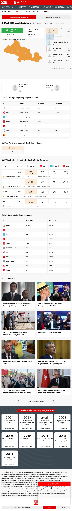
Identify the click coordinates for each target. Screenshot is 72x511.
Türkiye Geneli (7, 11)
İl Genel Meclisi (53, 17)
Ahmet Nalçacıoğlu (59, 42)
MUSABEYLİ (5, 191)
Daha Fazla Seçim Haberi (36, 401)
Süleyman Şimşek (10, 176)
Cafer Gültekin (57, 60)
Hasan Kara (41, 186)
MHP (54, 38)
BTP (54, 56)
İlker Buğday (23, 135)
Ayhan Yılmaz (9, 196)
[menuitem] (23, 51)
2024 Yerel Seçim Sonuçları (22, 507)
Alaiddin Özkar (58, 54)
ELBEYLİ (4, 172)
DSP (54, 62)
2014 (63, 507)
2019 (49, 507)
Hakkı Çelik (9, 206)
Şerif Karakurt (57, 48)
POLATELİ (4, 201)
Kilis (17, 11)
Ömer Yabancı (57, 36)
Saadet (55, 50)
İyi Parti (55, 44)
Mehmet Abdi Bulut (57, 30)
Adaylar (35, 11)
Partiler (46, 11)
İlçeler (26, 11)
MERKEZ (4, 181)
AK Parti (55, 32)
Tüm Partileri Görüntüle (58, 68)
